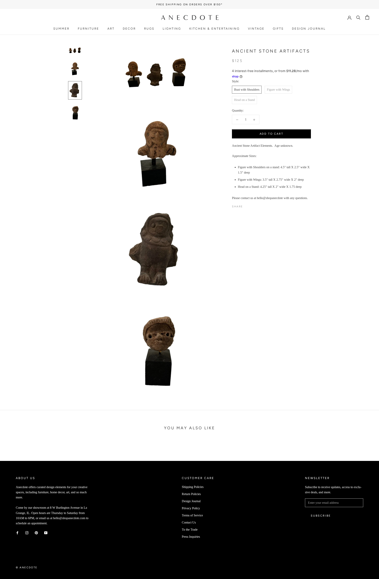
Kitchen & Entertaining (214, 28)
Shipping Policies (193, 487)
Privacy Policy (191, 508)
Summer (61, 28)
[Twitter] (252, 205)
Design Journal (309, 28)
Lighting (172, 28)
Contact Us (189, 522)
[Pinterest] (257, 205)
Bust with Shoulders (246, 89)
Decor (129, 28)
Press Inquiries (191, 536)
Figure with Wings (278, 89)
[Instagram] (26, 532)
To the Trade (190, 529)
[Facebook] (247, 205)
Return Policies (191, 494)
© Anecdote (27, 567)
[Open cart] (367, 17)
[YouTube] (45, 532)
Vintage (256, 28)
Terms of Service (192, 515)
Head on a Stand (244, 100)
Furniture (88, 28)
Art (110, 28)
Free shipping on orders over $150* (189, 4)
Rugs (149, 28)
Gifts (278, 28)
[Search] (358, 17)
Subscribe (321, 515)
